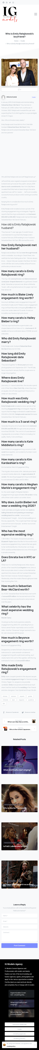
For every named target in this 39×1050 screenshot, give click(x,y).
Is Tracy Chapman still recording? (18, 884)
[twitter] (10, 2)
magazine (21, 700)
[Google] (6, 2)
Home (16, 41)
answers (13, 696)
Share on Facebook (12, 712)
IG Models (5, 700)
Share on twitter (30, 712)
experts (22, 696)
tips (4, 703)
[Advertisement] (19, 155)
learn (13, 700)
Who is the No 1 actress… (14, 808)
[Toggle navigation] (36, 14)
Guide (22, 41)
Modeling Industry (19, 1039)
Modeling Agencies (19, 1034)
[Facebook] (3, 2)
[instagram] (13, 2)
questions (31, 700)
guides (30, 696)
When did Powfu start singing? (17, 770)
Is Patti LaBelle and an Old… (15, 846)
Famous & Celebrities (20, 1024)
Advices (5, 696)
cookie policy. (11, 1046)
